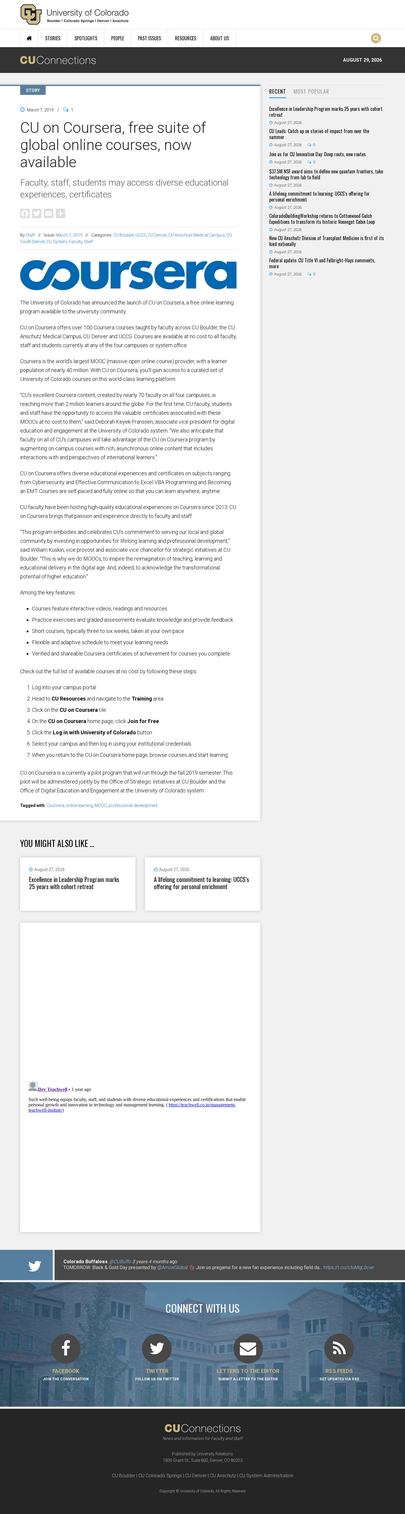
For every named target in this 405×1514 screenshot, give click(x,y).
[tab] (277, 91)
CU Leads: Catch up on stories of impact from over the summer (319, 134)
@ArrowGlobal (172, 1267)
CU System (57, 241)
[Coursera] (128, 287)
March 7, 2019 (69, 235)
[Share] (60, 213)
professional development (133, 805)
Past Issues (149, 38)
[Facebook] (25, 213)
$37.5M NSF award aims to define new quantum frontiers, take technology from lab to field (326, 174)
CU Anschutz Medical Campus (196, 235)
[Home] (74, 14)
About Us (219, 38)
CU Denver (157, 235)
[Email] (48, 213)
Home (29, 38)
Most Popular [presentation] (311, 91)
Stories (52, 38)
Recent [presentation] (277, 91)
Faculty (75, 241)
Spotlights (85, 38)
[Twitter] (37, 213)
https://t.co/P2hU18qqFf (88, 1273)
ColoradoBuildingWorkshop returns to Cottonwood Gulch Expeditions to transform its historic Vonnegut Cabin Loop (322, 218)
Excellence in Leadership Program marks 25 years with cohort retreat (74, 883)
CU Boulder (123, 235)
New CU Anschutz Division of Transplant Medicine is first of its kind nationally (326, 241)
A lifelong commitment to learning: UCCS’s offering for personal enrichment (201, 883)
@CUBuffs (120, 1261)
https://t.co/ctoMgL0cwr (348, 1267)
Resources (185, 38)
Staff (30, 235)
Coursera (55, 805)
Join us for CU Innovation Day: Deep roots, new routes (317, 154)
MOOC (101, 805)
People (117, 38)
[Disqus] (140, 1000)
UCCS (140, 235)
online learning (79, 805)
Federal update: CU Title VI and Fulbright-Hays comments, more (322, 263)
